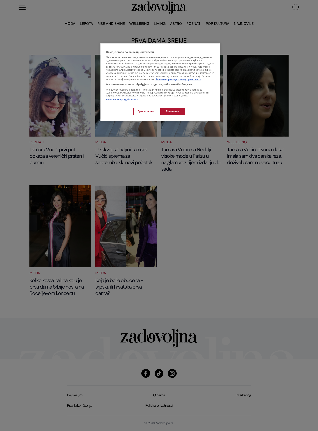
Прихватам (172, 111)
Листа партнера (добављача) (122, 99)
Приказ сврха (146, 111)
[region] (160, 82)
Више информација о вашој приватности (178, 79)
